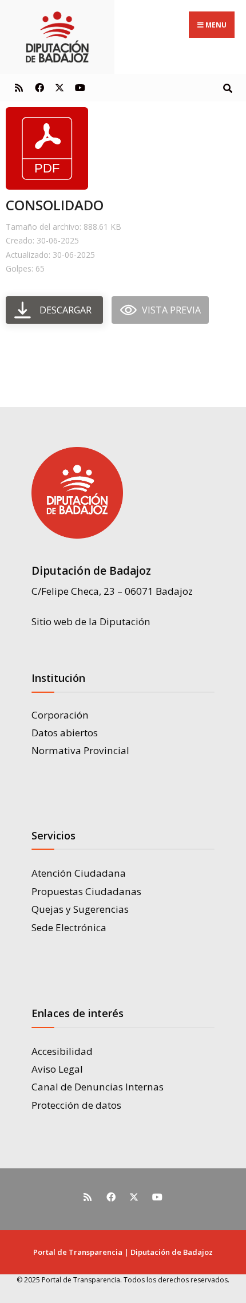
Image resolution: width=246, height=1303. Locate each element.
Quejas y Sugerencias (80, 909)
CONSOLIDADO (55, 204)
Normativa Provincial (80, 750)
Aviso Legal (57, 1069)
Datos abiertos (64, 732)
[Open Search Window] (227, 87)
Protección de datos (76, 1105)
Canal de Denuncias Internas (97, 1086)
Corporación (60, 714)
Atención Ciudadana (78, 873)
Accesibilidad (62, 1051)
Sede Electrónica (68, 927)
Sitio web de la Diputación (90, 621)
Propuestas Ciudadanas (86, 891)
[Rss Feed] (19, 87)
